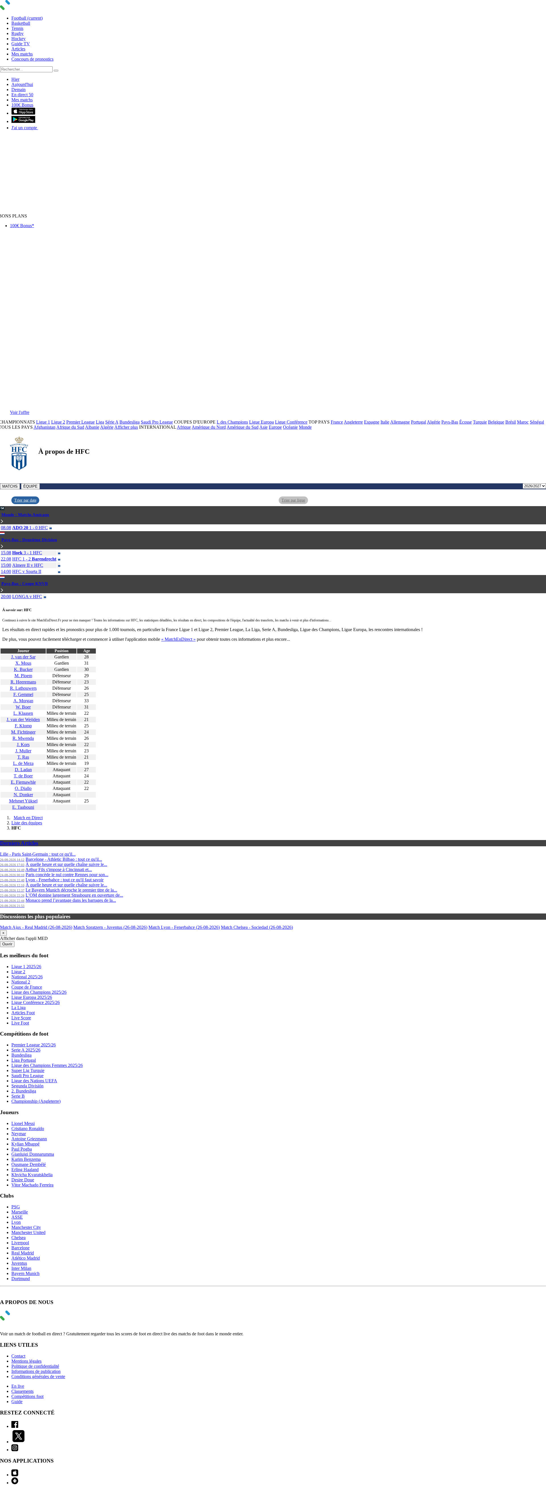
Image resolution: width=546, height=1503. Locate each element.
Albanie (92, 427)
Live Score (21, 1017)
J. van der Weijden (23, 719)
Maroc (523, 422)
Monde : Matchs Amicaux (25, 514)
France (337, 422)
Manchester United (28, 1232)
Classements (22, 1391)
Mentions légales (26, 1361)
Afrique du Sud (70, 427)
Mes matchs (22, 54)
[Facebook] (14, 1426)
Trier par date (25, 500)
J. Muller (23, 750)
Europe (275, 427)
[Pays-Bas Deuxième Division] (2, 546)
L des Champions (232, 422)
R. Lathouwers (23, 688)
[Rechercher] (56, 70)
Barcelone (20, 1247)
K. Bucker (23, 669)
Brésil (510, 422)
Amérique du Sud (242, 427)
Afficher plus (126, 427)
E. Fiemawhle (23, 782)
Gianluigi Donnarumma (32, 1154)
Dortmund (20, 1278)
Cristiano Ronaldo (27, 1128)
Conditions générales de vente (38, 1376)
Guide (16, 1401)
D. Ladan (23, 769)
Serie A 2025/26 (25, 1050)
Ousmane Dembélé (28, 1164)
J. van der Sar (23, 656)
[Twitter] (18, 1441)
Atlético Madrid (25, 1258)
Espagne (371, 422)
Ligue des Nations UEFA (34, 1080)
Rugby (17, 33)
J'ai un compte (24, 127)
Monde (305, 427)
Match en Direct (28, 817)
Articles (18, 48)
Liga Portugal (23, 1060)
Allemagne (400, 422)
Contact (18, 1356)
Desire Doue (22, 1179)
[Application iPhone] (14, 1474)
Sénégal (537, 422)
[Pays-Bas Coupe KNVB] (2, 590)
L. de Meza (23, 763)
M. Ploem (23, 675)
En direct (22, 94)
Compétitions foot (27, 1396)
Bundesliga (129, 422)
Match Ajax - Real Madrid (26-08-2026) (36, 927)
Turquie (480, 422)
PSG (15, 1206)
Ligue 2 (58, 422)
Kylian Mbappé (25, 1143)
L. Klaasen (23, 713)
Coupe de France (26, 987)
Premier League (80, 422)
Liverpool (20, 1242)
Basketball (20, 23)
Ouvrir (7, 944)
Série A (111, 422)
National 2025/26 (27, 976)
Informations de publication (36, 1371)
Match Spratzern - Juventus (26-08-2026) (110, 927)
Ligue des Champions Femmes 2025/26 (47, 1065)
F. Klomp (23, 725)
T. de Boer (23, 775)
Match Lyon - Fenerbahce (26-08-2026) (184, 927)
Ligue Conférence (291, 422)
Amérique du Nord (209, 427)
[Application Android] (14, 1482)
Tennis (17, 28)
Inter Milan (21, 1268)
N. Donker (23, 794)
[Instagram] (14, 1449)
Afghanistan (44, 427)
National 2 (20, 982)
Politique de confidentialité (35, 1366)
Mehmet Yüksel (23, 800)
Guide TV (20, 43)
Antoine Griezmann (29, 1138)
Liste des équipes (26, 822)
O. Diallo (23, 788)
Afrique (184, 427)
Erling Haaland (25, 1169)
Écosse (465, 422)
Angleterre (353, 422)
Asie (263, 427)
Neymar (18, 1133)
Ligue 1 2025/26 (26, 966)
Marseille (19, 1212)
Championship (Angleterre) (36, 1101)
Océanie (290, 427)
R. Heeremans (23, 681)
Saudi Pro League (157, 422)
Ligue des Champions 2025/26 (39, 992)
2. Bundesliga (23, 1091)
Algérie (433, 422)
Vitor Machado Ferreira (32, 1184)
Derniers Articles (19, 843)
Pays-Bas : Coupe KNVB (24, 583)
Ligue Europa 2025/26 (31, 997)
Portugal (418, 422)
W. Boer (23, 707)
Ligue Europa (261, 422)
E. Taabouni (23, 807)
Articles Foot (23, 1012)
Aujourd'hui (22, 84)
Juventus (19, 1263)
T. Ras (23, 757)
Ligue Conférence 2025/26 (35, 1002)
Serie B (18, 1096)
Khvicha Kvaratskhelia (32, 1174)
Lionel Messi (23, 1123)
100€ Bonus (22, 104)
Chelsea (18, 1237)
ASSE (17, 1217)
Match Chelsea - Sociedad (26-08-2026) (257, 927)
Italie (384, 422)
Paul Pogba (21, 1149)
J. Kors (23, 744)
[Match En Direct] (18, 1319)
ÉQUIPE (30, 486)
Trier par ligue (293, 500)
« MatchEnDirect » (178, 639)
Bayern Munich (25, 1273)
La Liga (18, 1007)
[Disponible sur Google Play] (23, 121)
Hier (15, 79)
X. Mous (23, 663)
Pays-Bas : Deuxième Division (29, 539)
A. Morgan (23, 700)
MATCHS (10, 486)
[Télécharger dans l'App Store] (23, 113)
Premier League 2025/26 (33, 1044)
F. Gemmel (23, 694)
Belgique (496, 422)
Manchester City (26, 1227)
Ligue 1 (43, 422)
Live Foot (20, 1023)
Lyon (16, 1222)
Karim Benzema (26, 1159)
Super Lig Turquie (27, 1070)
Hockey (18, 38)
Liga (100, 422)
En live (17, 1386)
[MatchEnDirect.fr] (18, 8)
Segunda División (27, 1085)
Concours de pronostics (32, 59)
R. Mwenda (23, 738)
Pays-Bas (449, 422)
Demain (18, 89)
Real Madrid (22, 1253)
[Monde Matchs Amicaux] (2, 521)
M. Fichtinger (23, 732)
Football (27, 18)
